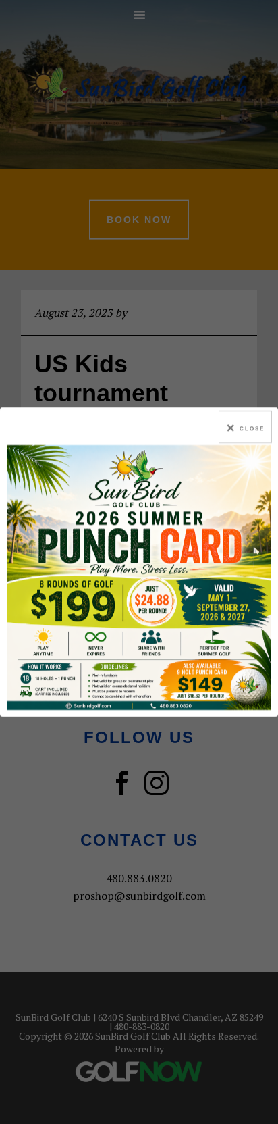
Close (252, 429)
